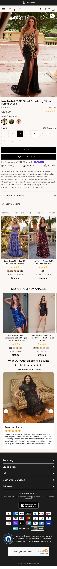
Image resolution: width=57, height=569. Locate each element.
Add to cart (28, 150)
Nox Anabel (6, 107)
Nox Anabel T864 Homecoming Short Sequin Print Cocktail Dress (15, 337)
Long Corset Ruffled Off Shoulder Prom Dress (15, 262)
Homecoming (18, 213)
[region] (28, 411)
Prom (30, 213)
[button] (42, 267)
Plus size (40, 213)
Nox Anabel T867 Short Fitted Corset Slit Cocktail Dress (42, 337)
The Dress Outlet (15, 275)
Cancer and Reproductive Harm (37, 541)
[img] (14, 267)
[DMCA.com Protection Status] (21, 528)
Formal (5, 213)
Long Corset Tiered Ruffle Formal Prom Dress (43, 262)
